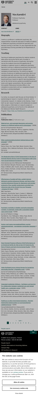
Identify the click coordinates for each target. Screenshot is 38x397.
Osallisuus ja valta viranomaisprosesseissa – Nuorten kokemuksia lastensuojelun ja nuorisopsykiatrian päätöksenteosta (17, 303)
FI (28, 2)
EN (25, 2)
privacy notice (18, 372)
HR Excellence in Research (9, 350)
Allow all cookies (19, 382)
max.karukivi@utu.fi (7, 31)
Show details (19, 393)
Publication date (6, 120)
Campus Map (5, 347)
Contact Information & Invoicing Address (14, 345)
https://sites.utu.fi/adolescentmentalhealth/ (20, 111)
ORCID (17, 31)
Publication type (19, 120)
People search (5, 328)
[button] (35, 2)
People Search (5, 343)
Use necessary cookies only (19, 388)
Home (3, 7)
